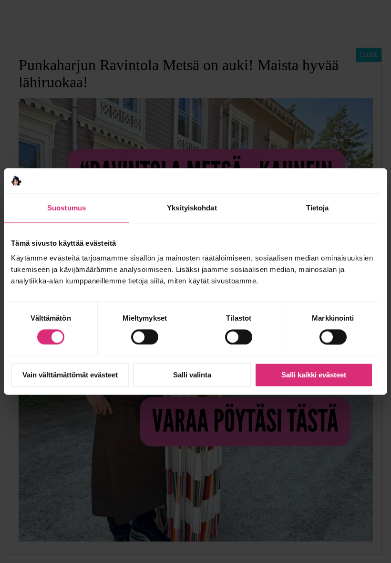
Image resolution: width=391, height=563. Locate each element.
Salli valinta (192, 375)
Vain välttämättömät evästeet (70, 375)
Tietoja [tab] (317, 208)
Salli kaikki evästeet (313, 375)
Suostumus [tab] (66, 208)
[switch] (144, 336)
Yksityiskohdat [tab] (191, 208)
